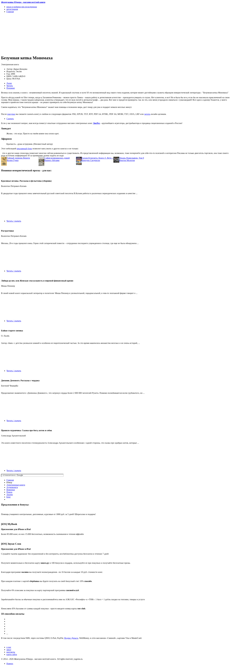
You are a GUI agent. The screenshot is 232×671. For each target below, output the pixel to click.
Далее (9, 83)
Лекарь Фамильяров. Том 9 (131, 158)
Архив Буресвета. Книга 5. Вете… (97, 158)
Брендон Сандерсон (91, 160)
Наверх (9, 663)
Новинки (10, 490)
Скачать (10, 119)
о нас (8, 647)
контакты (10, 652)
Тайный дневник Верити (18, 158)
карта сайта (11, 654)
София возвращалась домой (57, 158)
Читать (9, 86)
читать (147, 114)
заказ (8, 649)
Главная (10, 480)
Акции (9, 494)
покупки (11, 114)
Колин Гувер (13, 160)
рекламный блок (24, 148)
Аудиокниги (12, 487)
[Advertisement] (81, 34)
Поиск (9, 492)
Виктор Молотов (127, 160)
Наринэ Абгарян (51, 160)
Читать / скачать (13, 221)
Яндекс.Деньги (71, 638)
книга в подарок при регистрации (21, 7)
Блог (8, 497)
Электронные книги (15, 485)
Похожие (10, 88)
